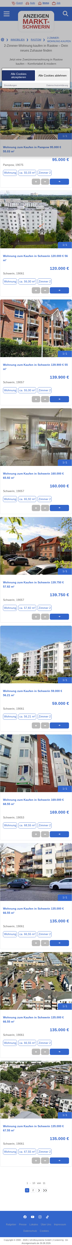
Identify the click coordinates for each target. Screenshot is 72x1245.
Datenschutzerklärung (57, 85)
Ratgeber (11, 1224)
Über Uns (46, 1224)
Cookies (44, 1231)
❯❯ (45, 1190)
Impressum (60, 1224)
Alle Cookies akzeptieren (18, 75)
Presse (23, 1224)
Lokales (33, 1224)
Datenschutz (30, 1231)
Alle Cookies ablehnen (52, 75)
